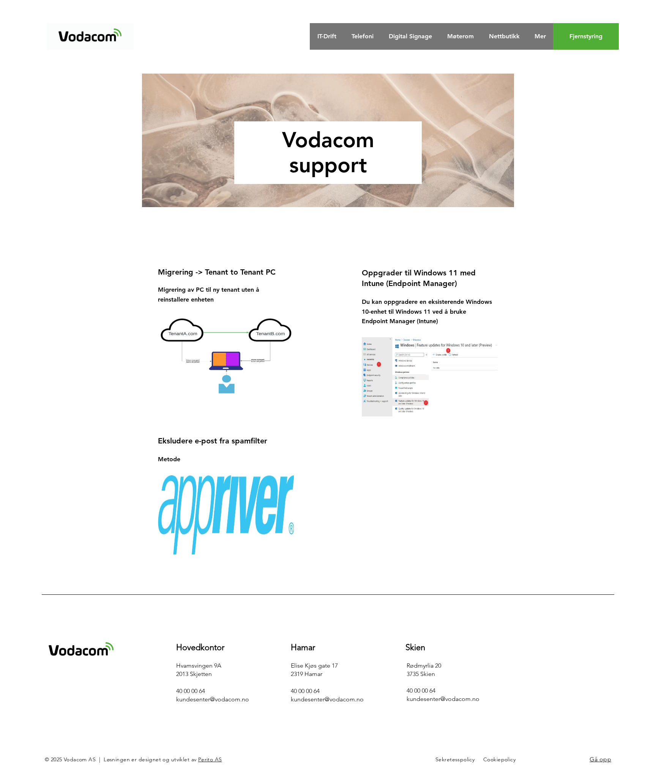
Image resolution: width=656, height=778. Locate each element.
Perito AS (210, 759)
